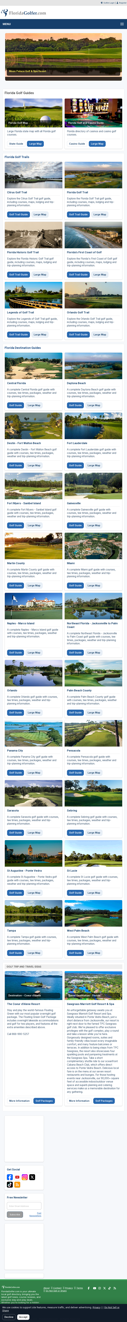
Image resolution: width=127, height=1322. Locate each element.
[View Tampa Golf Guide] (33, 913)
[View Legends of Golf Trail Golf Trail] (33, 295)
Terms (79, 1288)
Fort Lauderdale (77, 443)
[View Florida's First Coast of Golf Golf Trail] (93, 235)
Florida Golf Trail (77, 192)
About (46, 1288)
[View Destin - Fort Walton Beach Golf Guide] (33, 426)
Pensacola (73, 750)
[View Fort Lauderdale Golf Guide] (93, 426)
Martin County (16, 563)
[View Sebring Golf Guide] (93, 793)
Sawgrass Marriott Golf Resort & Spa (90, 1004)
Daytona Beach (76, 383)
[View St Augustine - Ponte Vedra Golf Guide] (33, 853)
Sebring (72, 810)
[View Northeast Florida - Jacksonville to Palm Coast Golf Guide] (93, 606)
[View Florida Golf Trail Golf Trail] (93, 175)
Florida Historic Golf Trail (23, 252)
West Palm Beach (78, 930)
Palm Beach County (79, 690)
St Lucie (72, 870)
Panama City (15, 750)
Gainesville (74, 503)
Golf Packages (44, 1100)
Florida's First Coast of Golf (84, 252)
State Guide (16, 143)
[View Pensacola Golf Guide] (93, 733)
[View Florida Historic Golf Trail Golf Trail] (33, 235)
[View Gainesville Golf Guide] (93, 486)
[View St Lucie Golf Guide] (93, 853)
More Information (19, 1100)
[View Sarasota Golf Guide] (33, 793)
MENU (7, 24)
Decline (8, 1317)
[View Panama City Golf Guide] (33, 733)
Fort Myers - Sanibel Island (24, 503)
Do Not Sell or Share (56, 1290)
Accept (23, 1317)
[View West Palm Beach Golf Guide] (93, 913)
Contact (57, 1288)
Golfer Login (109, 3)
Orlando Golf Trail (78, 312)
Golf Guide (15, 405)
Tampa (11, 930)
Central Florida (16, 383)
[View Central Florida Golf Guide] (33, 366)
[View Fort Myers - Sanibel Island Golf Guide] (33, 486)
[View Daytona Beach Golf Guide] (93, 366)
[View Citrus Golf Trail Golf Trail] (33, 175)
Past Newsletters (35, 1214)
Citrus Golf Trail (17, 192)
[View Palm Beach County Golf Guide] (93, 673)
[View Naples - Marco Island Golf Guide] (33, 606)
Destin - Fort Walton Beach (24, 443)
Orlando (12, 690)
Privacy (69, 1288)
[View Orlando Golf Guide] (33, 673)
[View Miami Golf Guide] (93, 546)
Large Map (35, 143)
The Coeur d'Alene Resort (23, 1004)
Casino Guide (77, 143)
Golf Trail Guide (18, 214)
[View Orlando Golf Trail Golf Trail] (93, 295)
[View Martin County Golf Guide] (33, 546)
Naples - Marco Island (20, 623)
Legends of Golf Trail (20, 312)
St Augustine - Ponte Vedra (24, 870)
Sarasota (13, 810)
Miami (71, 563)
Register (123, 3)
